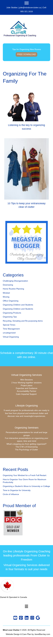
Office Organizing (10, 301)
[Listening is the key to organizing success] (26, 112)
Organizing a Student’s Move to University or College (26, 486)
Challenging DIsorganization (15, 281)
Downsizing (8, 285)
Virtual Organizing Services (26, 375)
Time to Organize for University (17, 490)
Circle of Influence (11, 494)
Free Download (26, 54)
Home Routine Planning (13, 289)
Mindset (6, 293)
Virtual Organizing (11, 337)
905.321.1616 (26, 11)
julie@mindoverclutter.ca (30, 7)
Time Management (11, 329)
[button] (15, 618)
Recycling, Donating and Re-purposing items (23, 321)
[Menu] (26, 3)
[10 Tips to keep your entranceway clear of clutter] (26, 174)
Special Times (9, 325)
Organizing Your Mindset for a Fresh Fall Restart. (25, 475)
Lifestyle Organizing (26, 405)
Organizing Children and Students (18, 305)
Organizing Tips (10, 317)
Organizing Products (12, 313)
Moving (6, 297)
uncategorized (9, 333)
